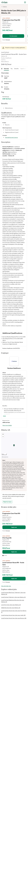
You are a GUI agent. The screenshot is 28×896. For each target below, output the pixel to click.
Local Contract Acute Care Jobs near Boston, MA (13, 618)
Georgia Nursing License (11, 137)
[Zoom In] (3, 434)
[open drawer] (25, 2)
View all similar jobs (6, 586)
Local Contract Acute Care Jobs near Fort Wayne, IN (14, 611)
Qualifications (24, 68)
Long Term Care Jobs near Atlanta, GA (11, 605)
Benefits (16, 68)
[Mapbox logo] (5, 457)
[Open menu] (1, 68)
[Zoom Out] (3, 436)
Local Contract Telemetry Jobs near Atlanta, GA (13, 597)
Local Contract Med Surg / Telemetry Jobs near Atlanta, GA (13, 593)
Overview (6, 68)
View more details (7, 425)
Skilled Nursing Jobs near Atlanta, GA (10, 608)
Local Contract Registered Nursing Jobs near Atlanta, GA (12, 601)
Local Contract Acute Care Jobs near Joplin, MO (13, 615)
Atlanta (5, 6)
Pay (12, 68)
